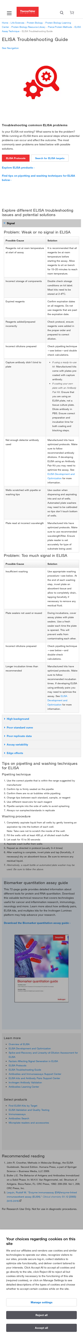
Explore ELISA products (17, 167)
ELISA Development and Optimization (57, 700)
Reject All (42, 1315)
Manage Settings (42, 1302)
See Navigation (10, 47)
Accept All (41, 1328)
